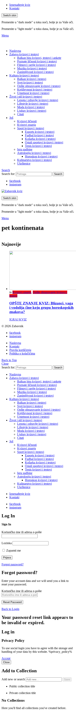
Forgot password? (13, 564)
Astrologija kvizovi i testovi (34, 153)
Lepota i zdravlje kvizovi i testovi (37, 100)
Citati (20, 114)
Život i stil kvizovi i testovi (25, 96)
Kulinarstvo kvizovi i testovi (34, 160)
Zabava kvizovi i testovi (24, 54)
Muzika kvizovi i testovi (32, 68)
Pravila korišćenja (20, 350)
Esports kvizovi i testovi (39, 131)
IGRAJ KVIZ (18, 319)
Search (58, 174)
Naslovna (15, 50)
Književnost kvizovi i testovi (34, 89)
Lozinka (7, 543)
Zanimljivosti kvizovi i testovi (35, 72)
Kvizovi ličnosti (27, 121)
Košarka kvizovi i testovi (40, 138)
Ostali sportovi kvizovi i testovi (44, 142)
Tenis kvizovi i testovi (38, 146)
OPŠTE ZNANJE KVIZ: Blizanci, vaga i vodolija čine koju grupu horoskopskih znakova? (41, 307)
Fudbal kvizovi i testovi (39, 135)
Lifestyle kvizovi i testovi (32, 103)
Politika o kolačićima (22, 353)
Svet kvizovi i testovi (30, 82)
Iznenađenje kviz (19, 4)
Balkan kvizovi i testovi (31, 79)
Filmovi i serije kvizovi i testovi (36, 65)
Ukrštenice (23, 163)
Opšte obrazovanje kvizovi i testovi (38, 86)
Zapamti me (13, 550)
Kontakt (14, 8)
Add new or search (14, 679)
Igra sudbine (24, 149)
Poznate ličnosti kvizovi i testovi (37, 61)
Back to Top (9, 360)
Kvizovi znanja (26, 124)
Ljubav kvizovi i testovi (31, 110)
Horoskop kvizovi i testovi (41, 156)
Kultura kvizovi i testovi (24, 75)
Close (5, 363)
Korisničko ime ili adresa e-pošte (22, 532)
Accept (6, 658)
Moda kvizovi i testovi (31, 107)
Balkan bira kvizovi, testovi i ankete (39, 57)
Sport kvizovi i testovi (30, 128)
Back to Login (10, 609)
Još (11, 117)
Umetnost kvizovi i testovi (33, 93)
